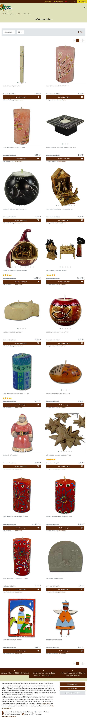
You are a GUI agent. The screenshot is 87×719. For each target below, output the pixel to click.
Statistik (19, 712)
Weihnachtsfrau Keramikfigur (10, 455)
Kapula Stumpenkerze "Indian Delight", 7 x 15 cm (15, 578)
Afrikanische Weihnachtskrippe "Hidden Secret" (15, 270)
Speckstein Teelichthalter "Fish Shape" (13, 332)
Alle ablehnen (72, 688)
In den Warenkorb (64, 97)
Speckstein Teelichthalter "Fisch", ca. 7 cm (57, 332)
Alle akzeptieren (72, 684)
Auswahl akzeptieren (72, 693)
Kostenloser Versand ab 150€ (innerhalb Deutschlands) (44, 674)
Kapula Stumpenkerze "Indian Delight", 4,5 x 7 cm (59, 516)
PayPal (27, 714)
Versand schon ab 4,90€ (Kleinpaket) (15, 673)
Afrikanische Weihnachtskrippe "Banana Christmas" (59, 209)
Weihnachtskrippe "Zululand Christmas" (56, 270)
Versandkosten (18, 100)
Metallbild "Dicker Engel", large (54, 639)
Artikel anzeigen (21, 97)
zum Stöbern (18, 13)
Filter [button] (81, 32)
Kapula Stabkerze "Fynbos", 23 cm (12, 86)
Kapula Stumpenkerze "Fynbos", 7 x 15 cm (14, 147)
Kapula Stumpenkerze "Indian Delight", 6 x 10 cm (15, 516)
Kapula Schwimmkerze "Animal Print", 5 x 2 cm (58, 393)
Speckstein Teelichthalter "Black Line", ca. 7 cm (15, 209)
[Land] (66, 1)
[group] (22, 64)
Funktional (38, 714)
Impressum (46, 704)
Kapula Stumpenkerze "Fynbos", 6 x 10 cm (57, 86)
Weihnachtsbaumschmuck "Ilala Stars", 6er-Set (58, 455)
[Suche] (70, 1)
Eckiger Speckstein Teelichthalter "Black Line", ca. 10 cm (61, 147)
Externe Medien (43, 712)
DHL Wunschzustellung (12, 714)
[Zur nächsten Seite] (83, 40)
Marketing (30, 712)
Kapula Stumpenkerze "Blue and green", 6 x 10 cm (16, 393)
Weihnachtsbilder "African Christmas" (12, 639)
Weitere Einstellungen (9, 716)
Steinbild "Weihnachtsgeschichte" (54, 578)
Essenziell (8, 712)
